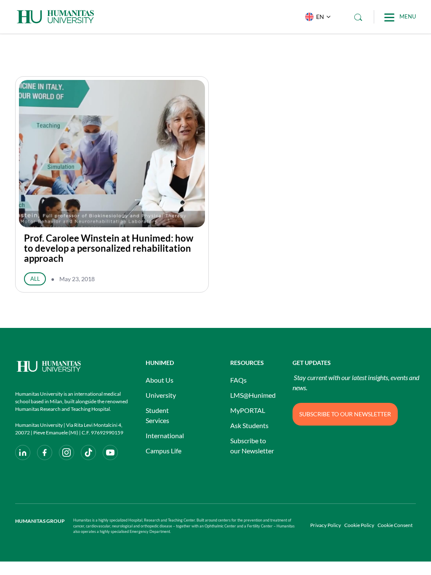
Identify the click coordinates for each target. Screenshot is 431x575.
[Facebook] (44, 452)
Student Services (157, 415)
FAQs (238, 380)
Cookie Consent (395, 525)
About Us (159, 380)
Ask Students (249, 425)
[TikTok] (88, 452)
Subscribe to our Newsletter (252, 446)
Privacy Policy (325, 525)
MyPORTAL (247, 410)
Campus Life (163, 451)
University (161, 395)
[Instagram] (66, 452)
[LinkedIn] (22, 452)
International (165, 435)
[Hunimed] (72, 366)
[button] (316, 17)
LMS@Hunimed (253, 395)
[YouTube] (110, 452)
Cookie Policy (359, 525)
